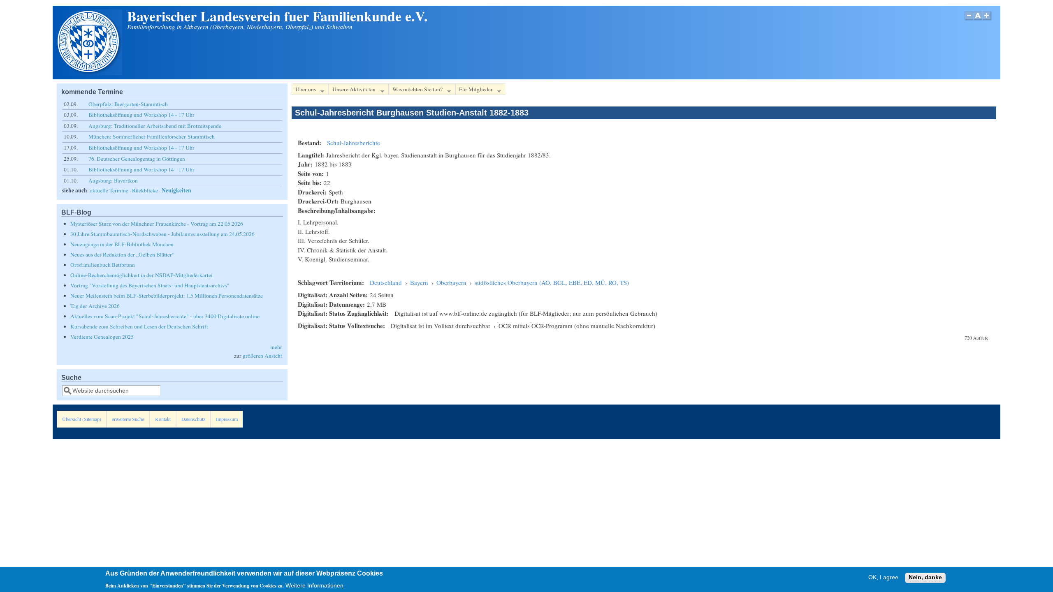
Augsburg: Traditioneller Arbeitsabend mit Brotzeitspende (154, 126)
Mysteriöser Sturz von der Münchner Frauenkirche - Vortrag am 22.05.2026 (156, 223)
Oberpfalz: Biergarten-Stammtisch (128, 104)
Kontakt (163, 419)
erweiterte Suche (128, 419)
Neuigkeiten (176, 190)
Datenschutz (193, 419)
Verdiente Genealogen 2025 (102, 336)
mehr (276, 347)
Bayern (419, 282)
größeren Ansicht (262, 355)
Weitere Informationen (314, 585)
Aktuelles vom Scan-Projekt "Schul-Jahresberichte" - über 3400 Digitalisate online (165, 316)
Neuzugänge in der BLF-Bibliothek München (122, 244)
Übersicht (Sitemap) (81, 419)
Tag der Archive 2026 (95, 306)
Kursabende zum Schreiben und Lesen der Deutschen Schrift (139, 326)
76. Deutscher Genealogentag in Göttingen (136, 158)
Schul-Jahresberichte (353, 143)
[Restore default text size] (978, 20)
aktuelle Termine (109, 190)
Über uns (304, 90)
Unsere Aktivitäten (352, 90)
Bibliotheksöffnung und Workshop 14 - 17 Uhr (141, 114)
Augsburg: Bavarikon (113, 180)
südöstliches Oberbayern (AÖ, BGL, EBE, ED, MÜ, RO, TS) (552, 282)
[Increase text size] (987, 20)
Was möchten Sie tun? (416, 90)
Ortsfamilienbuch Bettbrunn (102, 264)
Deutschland (386, 282)
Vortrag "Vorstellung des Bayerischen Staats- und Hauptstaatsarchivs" (150, 285)
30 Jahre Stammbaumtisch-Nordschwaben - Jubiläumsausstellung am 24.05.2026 (162, 234)
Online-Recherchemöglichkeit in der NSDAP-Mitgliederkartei (141, 275)
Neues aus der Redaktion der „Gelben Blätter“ (122, 254)
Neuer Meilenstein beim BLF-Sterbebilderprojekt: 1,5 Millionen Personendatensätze (166, 295)
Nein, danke (925, 578)
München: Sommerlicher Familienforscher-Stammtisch (151, 136)
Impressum (227, 419)
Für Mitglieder (474, 90)
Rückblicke (145, 190)
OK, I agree (883, 578)
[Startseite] (89, 73)
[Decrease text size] (968, 20)
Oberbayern (451, 282)
